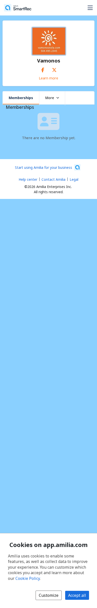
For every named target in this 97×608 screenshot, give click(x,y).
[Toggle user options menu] (90, 8)
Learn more (48, 77)
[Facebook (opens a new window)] (43, 69)
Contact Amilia (53, 179)
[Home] (17, 7)
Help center (28, 179)
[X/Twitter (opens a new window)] (54, 69)
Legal (74, 179)
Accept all (77, 595)
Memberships (21, 97)
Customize (48, 595)
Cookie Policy (27, 578)
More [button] (49, 97)
